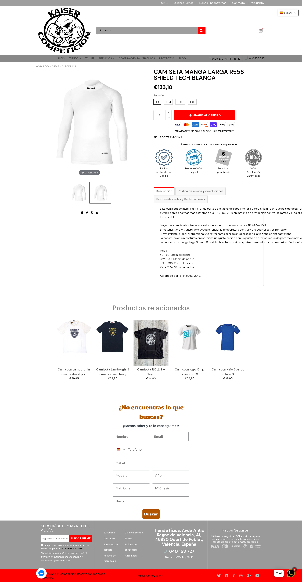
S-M (168, 102)
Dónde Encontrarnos (212, 3)
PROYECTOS (167, 58)
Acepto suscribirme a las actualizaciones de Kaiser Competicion (65, 547)
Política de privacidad (72, 548)
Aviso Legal (131, 555)
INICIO (61, 58)
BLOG (182, 58)
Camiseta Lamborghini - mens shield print (74, 371)
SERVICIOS (106, 58)
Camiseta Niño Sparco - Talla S (228, 371)
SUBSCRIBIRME (81, 538)
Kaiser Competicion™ (151, 575)
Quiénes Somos (183, 3)
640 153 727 (256, 58)
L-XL (180, 102)
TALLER (90, 58)
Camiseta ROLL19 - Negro (151, 371)
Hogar (40, 66)
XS (157, 102)
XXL (192, 102)
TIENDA (74, 58)
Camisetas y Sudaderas (61, 66)
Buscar (151, 514)
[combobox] (119, 449)
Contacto (238, 3)
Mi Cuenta (257, 3)
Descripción (164, 191)
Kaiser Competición (63, 574)
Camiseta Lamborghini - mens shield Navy (112, 371)
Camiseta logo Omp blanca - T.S (189, 371)
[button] (288, 13)
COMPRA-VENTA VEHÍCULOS (137, 58)
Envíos (128, 538)
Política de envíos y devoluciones (200, 191)
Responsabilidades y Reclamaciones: (180, 199)
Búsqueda (109, 532)
